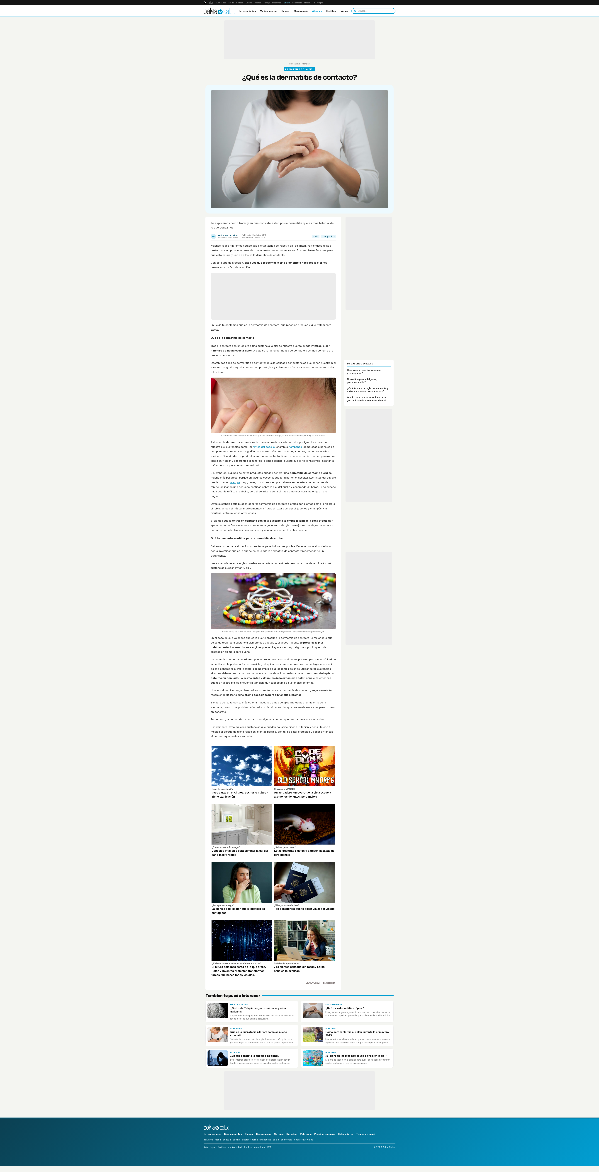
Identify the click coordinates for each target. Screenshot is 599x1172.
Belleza (239, 3)
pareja (254, 1139)
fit (303, 1139)
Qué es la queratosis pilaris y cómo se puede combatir (258, 1033)
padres (246, 1139)
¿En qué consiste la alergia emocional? (254, 1055)
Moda (231, 3)
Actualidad (221, 3)
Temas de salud (365, 1134)
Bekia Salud (294, 64)
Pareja (267, 3)
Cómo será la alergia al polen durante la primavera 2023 (357, 1033)
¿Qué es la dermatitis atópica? (344, 1008)
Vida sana (346, 11)
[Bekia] (208, 2)
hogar (297, 1139)
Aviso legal (209, 1147)
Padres (258, 3)
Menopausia (301, 11)
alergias (235, 482)
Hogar (307, 3)
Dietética (331, 11)
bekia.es (208, 1139)
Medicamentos (268, 11)
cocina (236, 1139)
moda (218, 1139)
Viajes (320, 3)
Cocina (249, 3)
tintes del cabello (264, 446)
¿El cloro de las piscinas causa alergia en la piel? (356, 1055)
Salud (287, 3)
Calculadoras (345, 1134)
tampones (295, 446)
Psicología (297, 3)
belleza (227, 1139)
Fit (314, 3)
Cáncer (285, 11)
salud (276, 1139)
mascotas (265, 1139)
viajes (310, 1139)
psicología (286, 1139)
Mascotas (276, 3)
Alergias (317, 11)
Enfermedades (247, 11)
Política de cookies (254, 1147)
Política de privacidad (230, 1147)
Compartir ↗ (329, 236)
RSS (269, 1147)
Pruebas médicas (324, 1134)
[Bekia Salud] (219, 10)
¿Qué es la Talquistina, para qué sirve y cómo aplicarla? (258, 1010)
